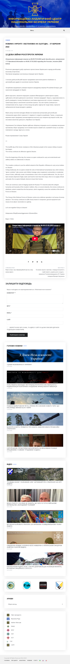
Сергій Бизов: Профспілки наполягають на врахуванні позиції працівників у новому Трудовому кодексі (32, 449)
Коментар (11, 293)
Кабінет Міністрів (16, 622)
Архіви (10, 599)
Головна (7, 660)
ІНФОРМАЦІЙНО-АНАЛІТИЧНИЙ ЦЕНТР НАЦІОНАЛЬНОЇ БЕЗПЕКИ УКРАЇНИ (35, 20)
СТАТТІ (35, 660)
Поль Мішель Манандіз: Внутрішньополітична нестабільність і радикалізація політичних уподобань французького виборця (32, 385)
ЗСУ (12, 637)
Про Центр (14, 660)
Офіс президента (16, 615)
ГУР (11, 641)
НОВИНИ (8, 40)
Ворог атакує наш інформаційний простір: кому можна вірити (19, 271)
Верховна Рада (15, 618)
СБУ (12, 634)
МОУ (12, 630)
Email (9, 313)
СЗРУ (13, 645)
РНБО (13, 626)
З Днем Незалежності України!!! (19, 364)
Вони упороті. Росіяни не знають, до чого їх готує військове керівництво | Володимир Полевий (32, 504)
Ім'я (8, 306)
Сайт (8, 319)
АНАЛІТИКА (22, 660)
